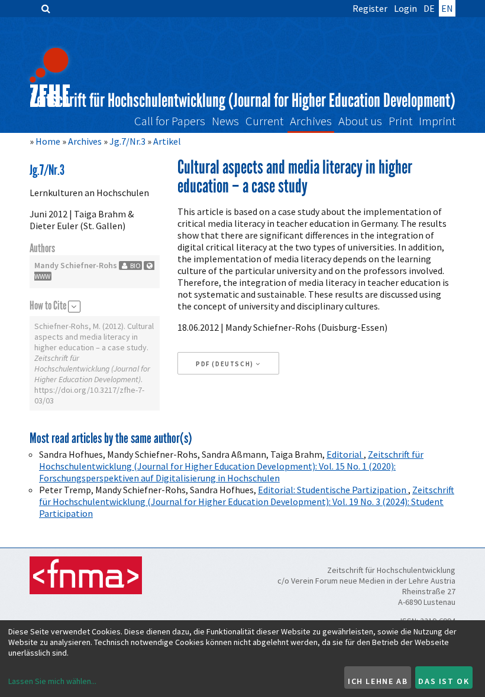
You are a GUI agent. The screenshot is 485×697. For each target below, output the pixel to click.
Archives (311, 121)
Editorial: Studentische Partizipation (333, 490)
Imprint (437, 121)
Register (370, 8)
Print (400, 121)
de (429, 8)
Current (264, 121)
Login (405, 8)
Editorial (345, 454)
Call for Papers (169, 121)
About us (360, 121)
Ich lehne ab (378, 681)
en (447, 8)
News (225, 121)
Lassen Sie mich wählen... (52, 681)
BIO (135, 265)
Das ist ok (443, 681)
